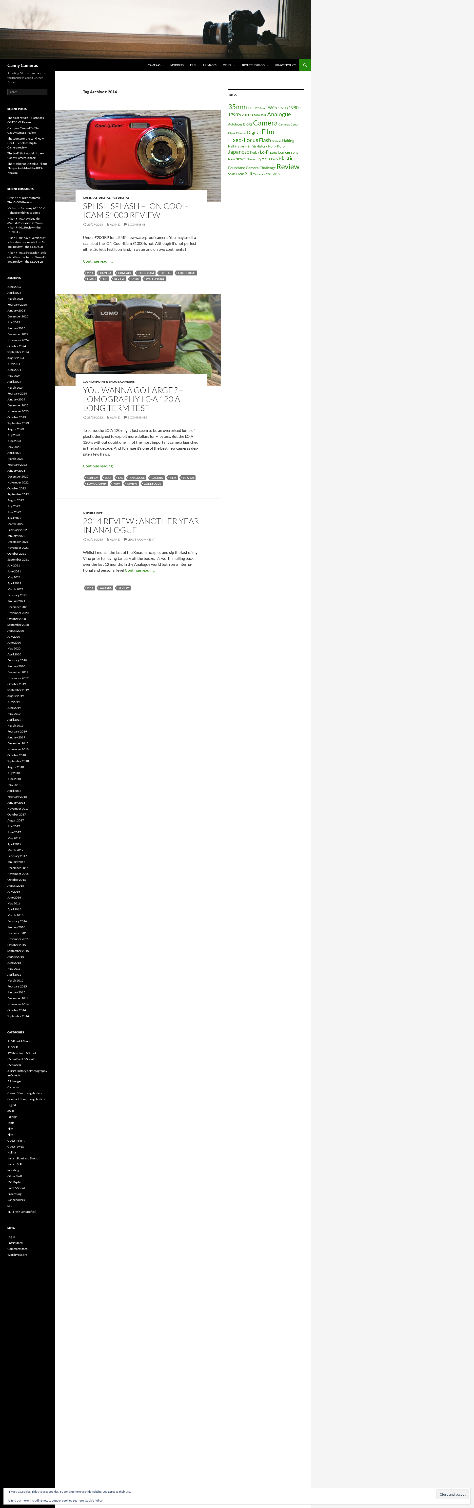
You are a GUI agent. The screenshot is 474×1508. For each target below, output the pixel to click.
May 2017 (13, 838)
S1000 (135, 278)
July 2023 (13, 435)
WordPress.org (17, 1255)
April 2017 (14, 844)
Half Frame (236, 146)
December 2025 (17, 316)
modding (177, 65)
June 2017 (14, 832)
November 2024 (18, 340)
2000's (247, 114)
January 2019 (16, 737)
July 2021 (13, 565)
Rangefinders (16, 1200)
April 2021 (14, 583)
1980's (295, 107)
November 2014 (18, 1004)
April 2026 (14, 292)
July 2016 (13, 891)
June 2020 (14, 642)
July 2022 (13, 506)
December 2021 (17, 542)
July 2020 (13, 636)
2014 (90, 272)
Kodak (254, 152)
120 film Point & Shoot (101, 381)
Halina (250, 146)
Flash (91, 278)
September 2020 (18, 625)
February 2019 (17, 731)
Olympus (263, 159)
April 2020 (14, 654)
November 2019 (18, 678)
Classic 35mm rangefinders (24, 1093)
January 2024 (16, 399)
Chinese (241, 133)
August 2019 (15, 696)
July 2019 (13, 702)
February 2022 (17, 530)
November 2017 (18, 808)
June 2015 (14, 962)
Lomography (97, 483)
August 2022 (15, 500)
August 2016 (15, 885)
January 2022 (16, 536)
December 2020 (17, 607)
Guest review (15, 1146)
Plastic (286, 158)
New (117, 483)
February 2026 (17, 304)
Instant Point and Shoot (22, 1158)
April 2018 (14, 791)
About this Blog (253, 65)
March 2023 (15, 459)
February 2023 (17, 464)
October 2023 (16, 417)
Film (193, 65)
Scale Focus (236, 174)
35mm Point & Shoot (20, 1059)
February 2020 (17, 660)
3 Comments (137, 417)
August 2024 (15, 358)
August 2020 (15, 630)
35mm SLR (14, 1065)
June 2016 (14, 897)
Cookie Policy (93, 1500)
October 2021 (16, 553)
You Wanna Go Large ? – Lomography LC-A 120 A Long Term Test (133, 399)
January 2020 (16, 666)
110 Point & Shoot (19, 1041)
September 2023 (18, 423)
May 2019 (13, 713)
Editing (12, 1117)
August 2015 (15, 957)
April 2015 (14, 974)
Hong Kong (276, 146)
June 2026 (14, 287)
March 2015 (15, 980)
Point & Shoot (16, 1188)
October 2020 (16, 619)
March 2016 (15, 915)
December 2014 (17, 998)
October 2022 (16, 488)
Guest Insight (15, 1140)
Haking (288, 140)
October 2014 (16, 1010)
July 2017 (13, 826)
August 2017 (15, 820)
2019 (263, 115)
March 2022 (15, 524)
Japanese (238, 152)
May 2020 (13, 648)
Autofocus (235, 124)
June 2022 (14, 512)
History (262, 146)
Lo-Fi (264, 152)
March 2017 (15, 850)
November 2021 (18, 547)
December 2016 (17, 868)
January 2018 (16, 802)
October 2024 (16, 346)
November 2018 (18, 749)
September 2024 (18, 352)
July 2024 (13, 364)
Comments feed (17, 1249)
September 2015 (18, 951)
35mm (237, 107)
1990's (234, 114)
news (241, 158)
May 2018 (13, 785)
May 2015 (13, 968)
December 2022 (17, 476)
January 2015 (16, 992)
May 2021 (13, 577)
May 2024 (13, 375)
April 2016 (14, 909)
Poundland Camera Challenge (252, 168)
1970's (283, 108)
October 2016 (16, 879)
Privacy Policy (285, 65)
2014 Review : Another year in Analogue (141, 525)
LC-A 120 (188, 477)
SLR (248, 173)
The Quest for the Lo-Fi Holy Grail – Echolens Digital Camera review (25, 143)
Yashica (258, 174)
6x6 (120, 477)
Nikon (250, 159)
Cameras (154, 65)
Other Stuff (93, 512)
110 (251, 108)
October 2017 (16, 814)
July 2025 (13, 322)
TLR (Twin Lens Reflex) (21, 1212)
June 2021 (14, 571)
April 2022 (14, 518)
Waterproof (155, 278)
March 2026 (15, 298)
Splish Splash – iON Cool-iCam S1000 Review (135, 210)
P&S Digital (120, 197)
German (276, 141)
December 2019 (17, 672)
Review (119, 278)
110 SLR (12, 1047)
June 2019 (14, 708)
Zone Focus (152, 483)
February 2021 (17, 595)
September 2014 (18, 1016)
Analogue (137, 477)
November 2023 (18, 411)
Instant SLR (14, 1164)
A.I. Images (210, 65)
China (231, 133)
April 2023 (14, 453)
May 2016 (13, 903)
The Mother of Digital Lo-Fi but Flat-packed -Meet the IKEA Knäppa (27, 168)
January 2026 (16, 310)
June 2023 (14, 441)
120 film (92, 477)
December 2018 (17, 743)
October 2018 (16, 755)
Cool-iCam (146, 272)
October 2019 (16, 684)
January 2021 (16, 601)
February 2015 (17, 986)
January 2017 (16, 862)
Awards (106, 587)
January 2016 (16, 927)
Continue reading (100, 261)
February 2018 (17, 796)
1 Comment (136, 224)
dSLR (10, 1111)
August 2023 (15, 429)
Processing (14, 1194)
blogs (247, 124)
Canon (295, 124)
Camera (105, 272)
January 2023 (16, 470)
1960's (271, 107)
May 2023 (13, 447)
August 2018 (15, 767)
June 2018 (14, 779)
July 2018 (13, 773)
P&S (274, 158)
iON (104, 278)
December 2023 (17, 405)
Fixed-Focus (186, 272)
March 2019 (15, 725)
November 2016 (18, 874)
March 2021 (15, 589)
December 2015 (17, 933)
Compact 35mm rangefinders (26, 1099)
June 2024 (14, 370)
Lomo (273, 152)
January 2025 (16, 328)
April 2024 (14, 381)
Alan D (115, 224)
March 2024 (15, 387)
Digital (104, 197)
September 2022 (18, 494)
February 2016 (17, 921)
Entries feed (15, 1243)
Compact (125, 272)
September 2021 (18, 559)
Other (227, 65)
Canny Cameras (22, 65)
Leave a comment (141, 539)
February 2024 (17, 393)
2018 (257, 115)
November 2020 (18, 613)
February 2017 (17, 856)
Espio (11, 1123)
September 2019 (18, 690)
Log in (11, 1237)
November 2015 (18, 939)
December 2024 (17, 334)
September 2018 (18, 761)
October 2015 (16, 945)
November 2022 (18, 482)
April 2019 (14, 719)
